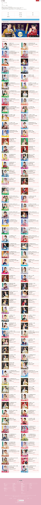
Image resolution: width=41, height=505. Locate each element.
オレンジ (16, 495)
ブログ (30, 486)
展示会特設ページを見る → (17, 86)
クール (20, 496)
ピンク (32, 495)
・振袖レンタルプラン (6, 484)
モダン (18, 496)
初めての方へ (30, 484)
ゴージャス (25, 496)
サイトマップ (24, 498)
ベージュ (22, 495)
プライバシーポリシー (20, 498)
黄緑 (35, 495)
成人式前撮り (30, 485)
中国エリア (22, 488)
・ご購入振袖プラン (5, 485)
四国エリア (22, 489)
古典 (16, 496)
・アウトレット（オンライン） (23, 493)
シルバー (25, 495)
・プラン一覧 (5, 486)
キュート (23, 496)
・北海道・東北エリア (14, 484)
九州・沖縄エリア (22, 490)
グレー (9, 495)
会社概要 (28, 498)
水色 (18, 495)
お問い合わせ (15, 498)
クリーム (12, 495)
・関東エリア (13, 485)
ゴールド (20, 495)
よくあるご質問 (10, 498)
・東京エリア (13, 486)
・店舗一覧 (22, 492)
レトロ (27, 496)
